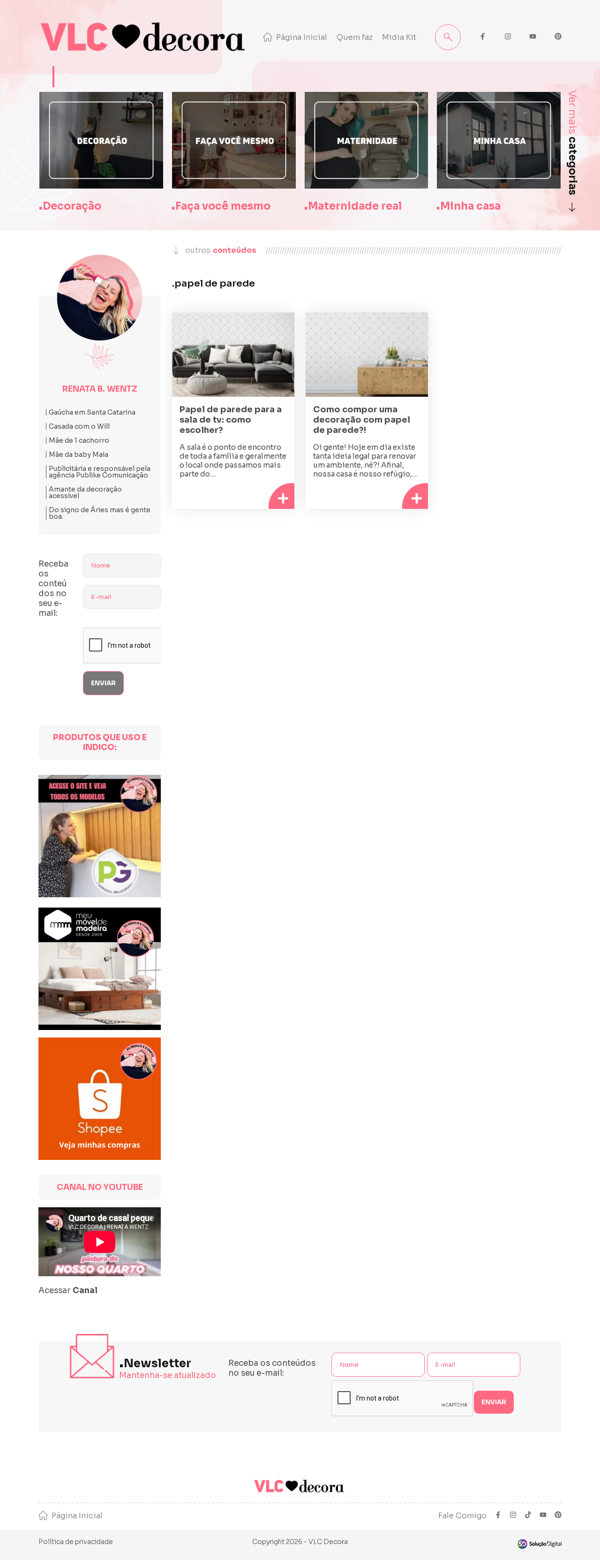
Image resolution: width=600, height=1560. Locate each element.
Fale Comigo (462, 1516)
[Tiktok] (528, 1516)
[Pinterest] (558, 1516)
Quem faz (355, 37)
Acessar (68, 1290)
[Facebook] (498, 1516)
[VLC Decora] (144, 37)
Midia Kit (399, 37)
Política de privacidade (75, 1541)
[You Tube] (543, 1516)
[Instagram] (513, 1516)
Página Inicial (301, 37)
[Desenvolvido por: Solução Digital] (539, 1544)
